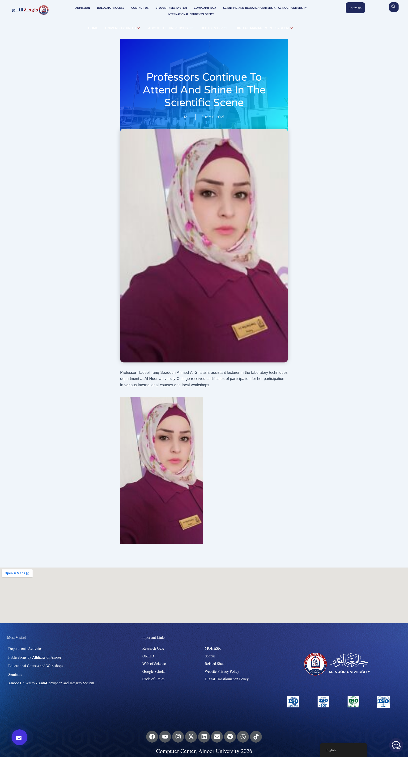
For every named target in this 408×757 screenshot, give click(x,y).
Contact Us (140, 7)
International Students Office (191, 14)
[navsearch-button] (394, 7)
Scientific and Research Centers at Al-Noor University (265, 7)
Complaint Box (205, 7)
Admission (82, 7)
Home (93, 28)
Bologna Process (110, 7)
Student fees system (171, 7)
